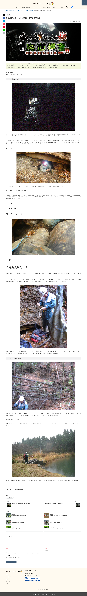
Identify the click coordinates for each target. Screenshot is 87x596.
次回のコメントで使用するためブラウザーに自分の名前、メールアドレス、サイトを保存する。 (25, 553)
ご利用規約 (8, 577)
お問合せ (8, 583)
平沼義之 (8, 14)
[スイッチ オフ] (84, 2)
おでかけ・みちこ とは (11, 574)
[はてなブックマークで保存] (4, 21)
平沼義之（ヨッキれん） (75, 21)
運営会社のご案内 (9, 579)
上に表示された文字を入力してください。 (13, 557)
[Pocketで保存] (4, 24)
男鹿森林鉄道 (10, 497)
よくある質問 (9, 575)
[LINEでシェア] (4, 30)
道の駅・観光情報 (29, 573)
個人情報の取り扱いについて (12, 581)
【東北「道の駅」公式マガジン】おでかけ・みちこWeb (45, 594)
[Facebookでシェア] (4, 18)
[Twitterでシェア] (4, 15)
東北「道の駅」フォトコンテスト (32, 575)
